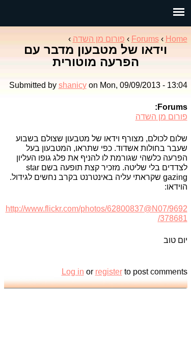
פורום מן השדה (99, 39)
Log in (73, 271)
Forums (145, 39)
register (108, 271)
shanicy (73, 85)
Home (176, 39)
